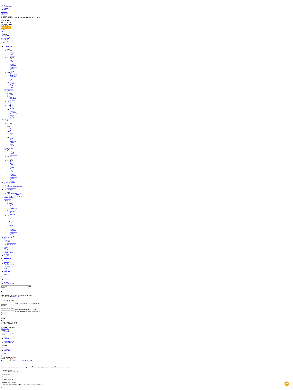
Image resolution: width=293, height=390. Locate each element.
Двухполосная (13, 74)
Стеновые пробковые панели (14, 196)
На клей (12, 108)
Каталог (3, 42)
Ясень (11, 61)
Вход (2, 258)
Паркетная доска (8, 46)
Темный (12, 181)
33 (10, 104)
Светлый (12, 68)
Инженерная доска (8, 146)
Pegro (11, 94)
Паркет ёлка (7, 239)
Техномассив (13, 155)
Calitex (11, 204)
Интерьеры (6, 262)
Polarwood (12, 56)
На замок (12, 107)
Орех (11, 60)
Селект (11, 87)
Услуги (5, 5)
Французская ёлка (11, 244)
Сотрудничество (8, 6)
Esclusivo (12, 52)
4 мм (11, 222)
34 (10, 130)
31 (10, 217)
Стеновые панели (8, 189)
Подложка (6, 254)
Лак (11, 79)
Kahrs (11, 53)
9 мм (11, 135)
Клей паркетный (8, 245)
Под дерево (13, 97)
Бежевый (12, 64)
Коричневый (13, 65)
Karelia (11, 54)
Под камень (13, 98)
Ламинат (6, 119)
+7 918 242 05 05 (5, 35)
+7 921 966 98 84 (5, 38)
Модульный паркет (9, 237)
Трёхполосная (13, 76)
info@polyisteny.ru (9, 333)
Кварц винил (7, 199)
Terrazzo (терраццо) (9, 197)
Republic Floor (13, 208)
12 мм (11, 133)
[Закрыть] (1, 387)
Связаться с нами (5, 27)
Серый (11, 69)
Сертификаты (7, 272)
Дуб (11, 58)
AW (8, 251)
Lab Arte (12, 153)
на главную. (16, 296)
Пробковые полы (11, 188)
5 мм (11, 223)
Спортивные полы (8, 255)
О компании (7, 4)
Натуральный (13, 67)
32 (10, 102)
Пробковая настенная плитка (14, 186)
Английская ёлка (11, 243)
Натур (11, 85)
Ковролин (6, 247)
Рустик (11, 86)
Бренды (6, 263)
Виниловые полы (8, 89)
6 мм (11, 226)
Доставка (6, 8)
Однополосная (13, 75)
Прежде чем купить (9, 264)
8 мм (11, 134)
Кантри (12, 83)
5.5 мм (11, 225)
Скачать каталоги (8, 266)
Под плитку (13, 100)
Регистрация (7, 258)
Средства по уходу (8, 252)
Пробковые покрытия (9, 182)
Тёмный (12, 71)
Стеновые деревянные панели (14, 193)
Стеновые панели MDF (13, 195)
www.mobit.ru (9, 358)
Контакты (6, 9)
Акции (5, 260)
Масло (11, 80)
